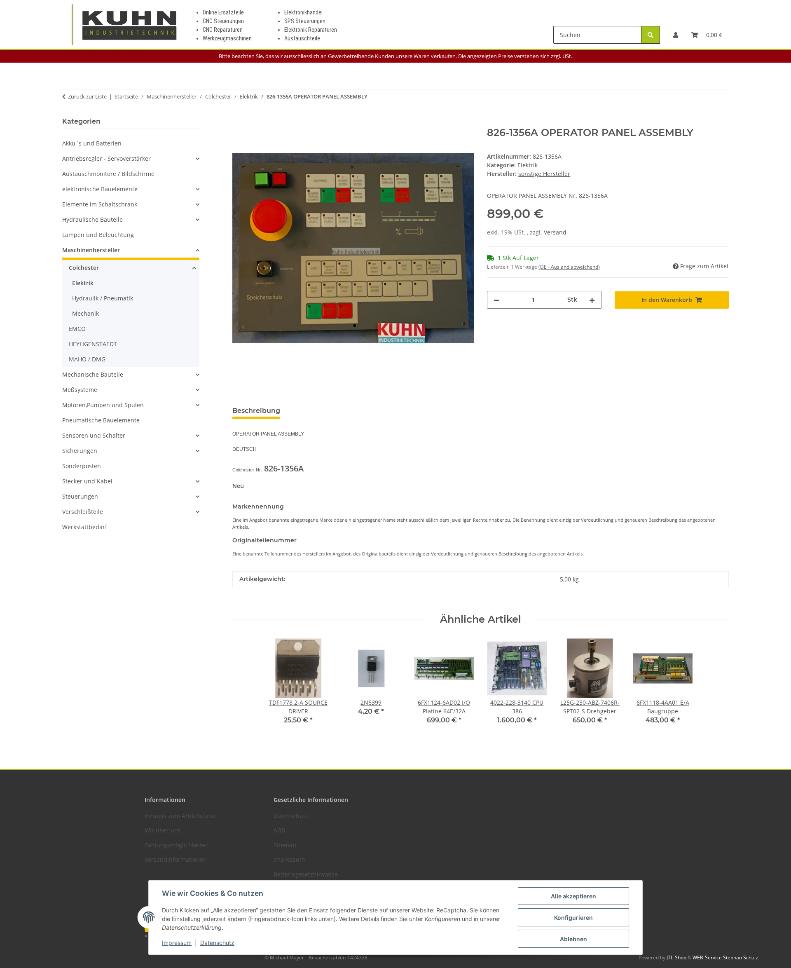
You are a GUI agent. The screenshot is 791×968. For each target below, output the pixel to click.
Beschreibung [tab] (256, 411)
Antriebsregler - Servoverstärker (106, 158)
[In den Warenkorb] (239, 122)
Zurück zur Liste (87, 96)
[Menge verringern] (496, 299)
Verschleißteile (82, 512)
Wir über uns (163, 830)
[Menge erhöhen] (592, 299)
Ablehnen (573, 938)
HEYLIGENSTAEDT (93, 344)
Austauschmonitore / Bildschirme (108, 174)
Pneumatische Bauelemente (101, 420)
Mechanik (85, 313)
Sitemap (285, 845)
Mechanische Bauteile (92, 374)
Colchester (84, 268)
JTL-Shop (677, 957)
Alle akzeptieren (573, 896)
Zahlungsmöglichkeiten (177, 845)
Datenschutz (217, 942)
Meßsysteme (79, 390)
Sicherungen (79, 451)
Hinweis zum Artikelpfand (180, 816)
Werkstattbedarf (84, 527)
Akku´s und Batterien (92, 143)
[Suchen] (650, 35)
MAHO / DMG (87, 359)
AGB (279, 830)
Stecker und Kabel (87, 481)
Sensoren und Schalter (93, 435)
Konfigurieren (573, 917)
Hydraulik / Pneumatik (102, 298)
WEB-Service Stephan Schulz (725, 957)
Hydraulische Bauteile (92, 219)
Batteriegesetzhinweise (306, 874)
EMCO (77, 329)
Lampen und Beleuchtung (98, 235)
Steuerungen (80, 496)
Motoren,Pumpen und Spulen (103, 405)
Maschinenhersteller (91, 250)
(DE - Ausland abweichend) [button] (569, 266)
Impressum (177, 942)
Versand (555, 232)
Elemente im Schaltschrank (99, 204)
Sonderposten (81, 466)
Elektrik (527, 165)
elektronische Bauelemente (100, 189)
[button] (676, 35)
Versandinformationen (176, 859)
